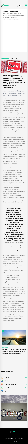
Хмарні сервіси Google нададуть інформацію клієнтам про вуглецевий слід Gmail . (13, 414)
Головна (5, 11)
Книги (6, 380)
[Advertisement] (14, 35)
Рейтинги (7, 377)
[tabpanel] (14, 408)
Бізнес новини (14, 11)
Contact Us (14, 441)
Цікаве (6, 391)
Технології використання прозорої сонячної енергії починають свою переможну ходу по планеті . (14, 351)
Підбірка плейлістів (10, 384)
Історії (7, 387)
